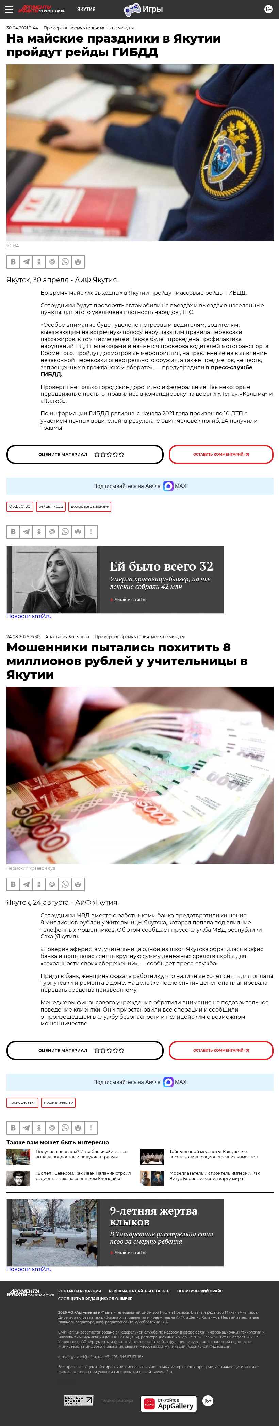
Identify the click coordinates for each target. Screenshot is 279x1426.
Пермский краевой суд (30, 868)
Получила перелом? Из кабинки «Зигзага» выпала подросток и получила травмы (81, 1154)
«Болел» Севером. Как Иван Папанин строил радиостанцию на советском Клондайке (83, 1176)
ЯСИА (12, 245)
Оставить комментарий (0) (221, 454)
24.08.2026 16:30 (23, 636)
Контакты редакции (79, 1291)
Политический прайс (200, 1291)
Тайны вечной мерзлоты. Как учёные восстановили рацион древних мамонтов (213, 1154)
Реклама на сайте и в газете (139, 1291)
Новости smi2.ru (29, 616)
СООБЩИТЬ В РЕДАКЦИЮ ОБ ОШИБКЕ (95, 1299)
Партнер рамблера (117, 1400)
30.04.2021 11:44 (22, 27)
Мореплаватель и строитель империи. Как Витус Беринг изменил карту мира (214, 1176)
